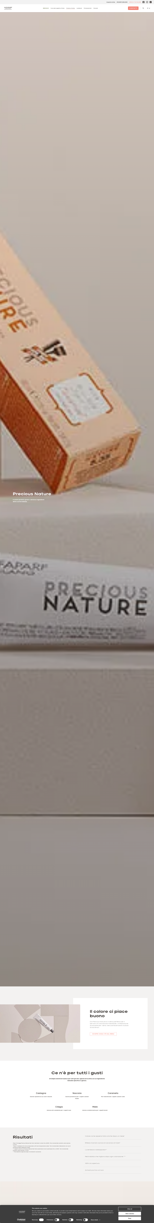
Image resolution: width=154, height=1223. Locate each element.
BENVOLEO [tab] (46, 8)
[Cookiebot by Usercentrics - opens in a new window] (21, 1220)
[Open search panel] (142, 8)
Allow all (129, 1209)
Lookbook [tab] (79, 8)
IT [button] (147, 8)
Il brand (95, 8)
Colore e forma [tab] (70, 8)
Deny (129, 1218)
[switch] (57, 1220)
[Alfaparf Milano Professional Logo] (8, 8)
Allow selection (129, 1213)
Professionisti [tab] (88, 8)
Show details (94, 1220)
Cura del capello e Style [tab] (57, 8)
